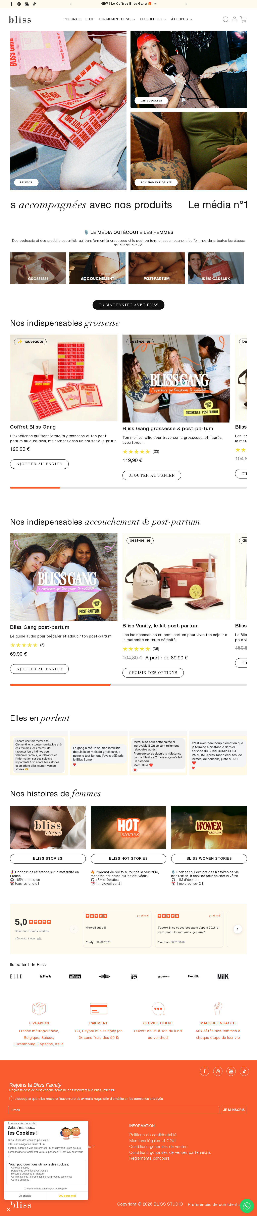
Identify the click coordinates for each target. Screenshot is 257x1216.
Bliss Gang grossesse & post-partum (167, 429)
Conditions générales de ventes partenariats (170, 1152)
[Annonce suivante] (186, 4)
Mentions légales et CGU (152, 1141)
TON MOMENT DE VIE (156, 182)
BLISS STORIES (47, 858)
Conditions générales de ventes (158, 1147)
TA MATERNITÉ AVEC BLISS (128, 305)
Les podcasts (151, 100)
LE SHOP (26, 182)
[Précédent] (73, 929)
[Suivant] (237, 929)
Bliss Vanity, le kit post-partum (160, 626)
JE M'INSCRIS (234, 1110)
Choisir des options (153, 672)
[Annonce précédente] (70, 4)
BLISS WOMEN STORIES (209, 858)
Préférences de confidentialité (217, 1205)
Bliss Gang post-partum (39, 627)
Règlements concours (149, 1158)
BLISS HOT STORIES (128, 858)
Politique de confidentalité (152, 1135)
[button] (117, 20)
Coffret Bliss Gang (33, 427)
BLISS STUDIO (168, 1204)
